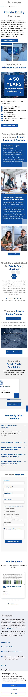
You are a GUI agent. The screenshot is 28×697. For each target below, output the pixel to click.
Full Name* (6, 480)
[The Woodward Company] (14, 3)
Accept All (14, 685)
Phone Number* (8, 493)
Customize (14, 689)
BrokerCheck (10, 628)
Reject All (14, 693)
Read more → (15, 593)
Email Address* (8, 499)
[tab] (13, 319)
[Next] (24, 585)
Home (1, 7)
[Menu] (2, 2)
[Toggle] (25, 425)
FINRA (10, 621)
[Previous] (1, 585)
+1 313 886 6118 (8, 646)
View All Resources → (14, 604)
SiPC (12, 621)
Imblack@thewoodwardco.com (13, 652)
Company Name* (8, 487)
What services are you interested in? (14, 514)
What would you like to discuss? (12, 528)
